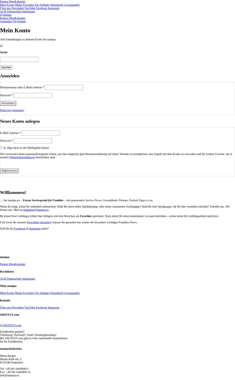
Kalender (20, 1)
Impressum (28, 11)
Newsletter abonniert (39, 222)
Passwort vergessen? (12, 110)
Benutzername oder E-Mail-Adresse (22, 87)
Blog (11, 1)
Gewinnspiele (71, 4)
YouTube (29, 8)
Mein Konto (7, 4)
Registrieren (9, 170)
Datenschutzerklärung (22, 157)
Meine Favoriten (24, 4)
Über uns (5, 8)
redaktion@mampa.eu (36, 209)
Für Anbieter (41, 4)
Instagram (53, 8)
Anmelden (6, 21)
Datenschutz (13, 11)
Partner (4, 1)
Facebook (41, 8)
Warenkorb (56, 4)
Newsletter (17, 8)
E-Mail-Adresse (10, 132)
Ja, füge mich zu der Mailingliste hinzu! (26, 147)
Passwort (6, 95)
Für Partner (19, 21)
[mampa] (5, 14)
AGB (3, 11)
